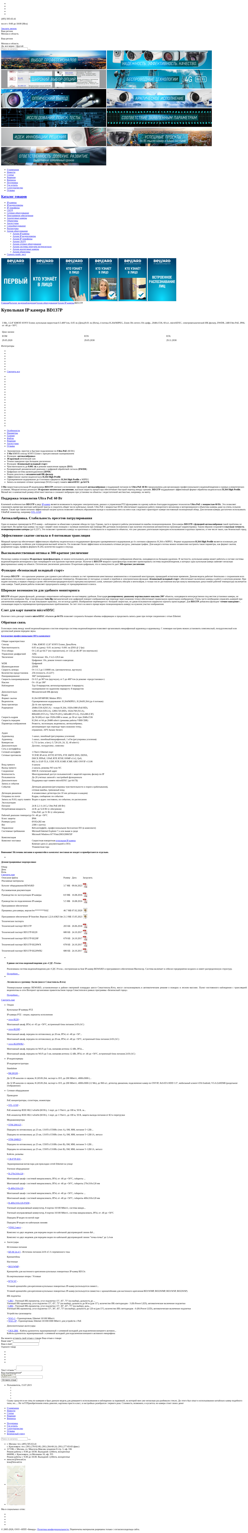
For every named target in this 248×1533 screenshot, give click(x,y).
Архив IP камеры (21, 233)
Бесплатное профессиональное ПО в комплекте (25, 636)
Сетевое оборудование (18, 213)
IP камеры (12, 202)
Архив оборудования (17, 231)
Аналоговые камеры (17, 218)
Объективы (12, 220)
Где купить (12, 185)
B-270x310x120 (15, 1173)
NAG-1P (12, 1321)
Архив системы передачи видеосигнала (32, 246)
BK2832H (13, 1073)
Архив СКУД (19, 241)
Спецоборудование (16, 226)
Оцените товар (8, 1347)
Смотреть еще (8, 874)
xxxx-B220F (14, 1029)
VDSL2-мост (14, 1227)
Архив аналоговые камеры (26, 249)
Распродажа (13, 228)
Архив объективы (21, 252)
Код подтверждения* (11, 1372)
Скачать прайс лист (16, 254)
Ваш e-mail (6, 1344)
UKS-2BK (13, 1330)
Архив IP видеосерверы (24, 236)
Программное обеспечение (20, 215)
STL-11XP (36, 512)
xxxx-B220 (13, 1019)
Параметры (12, 433)
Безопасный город (16, 1433)
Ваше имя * (6, 1341)
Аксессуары (13, 223)
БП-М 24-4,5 (14, 1252)
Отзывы (11, 190)
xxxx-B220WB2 (16, 1044)
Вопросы (11, 180)
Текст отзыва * (8, 1370)
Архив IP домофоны (22, 239)
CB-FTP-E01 (14, 1159)
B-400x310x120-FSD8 (18, 1203)
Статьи (10, 175)
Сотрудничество (15, 188)
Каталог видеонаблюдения (22, 303)
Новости (11, 172)
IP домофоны (13, 208)
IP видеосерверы (15, 205)
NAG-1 (11, 1318)
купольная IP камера (66, 840)
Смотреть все (13, 371)
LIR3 (10, 1301)
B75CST (12, 1281)
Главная (5, 303)
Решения (11, 177)
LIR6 (10, 1306)
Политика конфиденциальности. (53, 1529)
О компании (13, 169)
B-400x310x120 (15, 1188)
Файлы (10, 438)
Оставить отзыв (9, 1380)
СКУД (10, 210)
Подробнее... (13, 974)
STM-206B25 (14, 1139)
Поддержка (12, 182)
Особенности (13, 430)
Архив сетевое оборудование (27, 244)
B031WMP (13, 1266)
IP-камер (46, 504)
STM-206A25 (14, 1125)
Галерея (10, 435)
